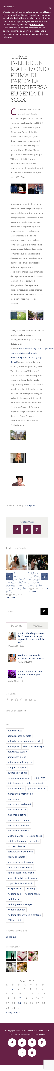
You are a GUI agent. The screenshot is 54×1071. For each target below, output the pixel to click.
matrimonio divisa (17, 809)
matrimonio (13, 799)
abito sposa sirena (17, 757)
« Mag (9, 1012)
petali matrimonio (17, 841)
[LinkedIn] (26, 700)
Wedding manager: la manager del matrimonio (31, 657)
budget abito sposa (17, 772)
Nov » (17, 1012)
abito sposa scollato (17, 751)
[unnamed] (36, 185)
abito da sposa (15, 730)
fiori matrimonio (16, 788)
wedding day (14, 899)
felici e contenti (35, 783)
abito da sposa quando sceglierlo (24, 741)
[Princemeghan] (18, 185)
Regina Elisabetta (16, 857)
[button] (13, 188)
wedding (30, 888)
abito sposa (13, 746)
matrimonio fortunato (18, 820)
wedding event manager (20, 904)
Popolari (16, 625)
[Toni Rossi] (22, 955)
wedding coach (32, 894)
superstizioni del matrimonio (22, 878)
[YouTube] (30, 700)
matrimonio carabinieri (19, 804)
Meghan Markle (15, 836)
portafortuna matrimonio (20, 851)
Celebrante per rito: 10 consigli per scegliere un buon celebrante (38, 579)
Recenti (37, 625)
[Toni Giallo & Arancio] (22, 966)
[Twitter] (12, 700)
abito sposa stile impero (20, 762)
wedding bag (14, 894)
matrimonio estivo (17, 815)
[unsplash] (36, 311)
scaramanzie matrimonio (20, 862)
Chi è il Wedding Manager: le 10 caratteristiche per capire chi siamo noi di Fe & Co (16, 582)
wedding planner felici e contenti (24, 915)
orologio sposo (34, 836)
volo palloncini (15, 888)
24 (19, 1003)
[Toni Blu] (11, 955)
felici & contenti (15, 783)
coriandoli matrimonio (19, 778)
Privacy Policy (39, 1034)
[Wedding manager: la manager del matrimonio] (12, 656)
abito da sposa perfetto (19, 736)
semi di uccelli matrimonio (21, 872)
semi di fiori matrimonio (20, 867)
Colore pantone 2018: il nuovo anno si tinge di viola (30, 674)
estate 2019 (39, 778)
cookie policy (37, 24)
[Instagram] (16, 700)
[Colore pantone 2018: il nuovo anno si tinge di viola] (12, 672)
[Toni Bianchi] (11, 966)
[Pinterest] (21, 700)
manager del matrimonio (20, 793)
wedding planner (16, 909)
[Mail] (35, 700)
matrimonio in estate (18, 825)
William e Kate (15, 920)
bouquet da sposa (17, 767)
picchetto (34, 841)
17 (19, 998)
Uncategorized (30, 505)
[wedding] (18, 311)
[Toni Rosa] (33, 955)
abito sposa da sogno (33, 746)
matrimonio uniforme (18, 830)
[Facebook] (7, 700)
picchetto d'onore (16, 846)
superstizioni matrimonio (20, 883)
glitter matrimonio (37, 788)
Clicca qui (11, 936)
